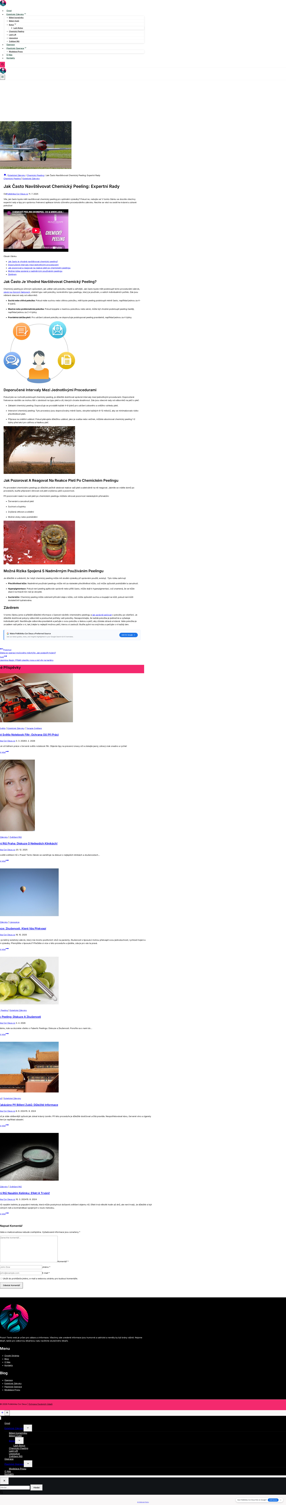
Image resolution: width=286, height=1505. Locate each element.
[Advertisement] (143, 96)
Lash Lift (12, 35)
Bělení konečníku (16, 17)
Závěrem (12, 274)
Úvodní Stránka (11, 1355)
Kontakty (10, 58)
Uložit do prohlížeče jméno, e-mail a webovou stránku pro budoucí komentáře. (40, 1278)
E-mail (46, 1273)
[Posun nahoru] (2, 1413)
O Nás (9, 55)
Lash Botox (18, 28)
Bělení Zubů (14, 21)
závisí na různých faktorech (17, 292)
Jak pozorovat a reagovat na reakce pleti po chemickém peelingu (39, 268)
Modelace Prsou (16, 51)
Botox (12, 1441)
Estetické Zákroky (31, 178)
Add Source (273, 1500)
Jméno (46, 1267)
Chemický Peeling (16, 31)
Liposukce (13, 38)
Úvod (9, 10)
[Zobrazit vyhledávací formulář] (2, 64)
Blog (6, 1359)
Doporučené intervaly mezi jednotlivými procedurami (33, 265)
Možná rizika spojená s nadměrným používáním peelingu (35, 271)
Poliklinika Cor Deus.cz (17, 194)
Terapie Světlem (34, 728)
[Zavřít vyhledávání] (4, 1480)
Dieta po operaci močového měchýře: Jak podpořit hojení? (28, 651)
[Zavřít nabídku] (0, 1418)
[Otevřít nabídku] (2, 77)
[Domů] (5, 175)
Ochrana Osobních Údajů (41, 1404)
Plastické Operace (13, 1387)
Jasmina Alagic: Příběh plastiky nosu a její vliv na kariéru (26, 658)
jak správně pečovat (102, 615)
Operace (10, 44)
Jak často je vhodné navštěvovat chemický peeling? (33, 261)
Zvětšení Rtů (14, 41)
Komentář (63, 1261)
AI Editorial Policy (143, 1502)
